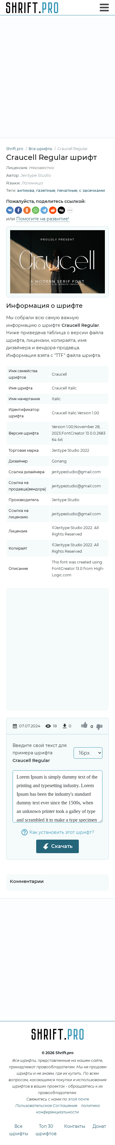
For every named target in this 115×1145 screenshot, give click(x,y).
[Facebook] (18, 210)
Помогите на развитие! (42, 219)
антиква (25, 190)
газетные (45, 190)
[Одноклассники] (27, 210)
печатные (67, 190)
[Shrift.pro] (32, 7)
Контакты (74, 1126)
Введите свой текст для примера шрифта (40, 753)
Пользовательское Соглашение (46, 1105)
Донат (99, 1126)
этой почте (78, 1099)
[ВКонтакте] (9, 210)
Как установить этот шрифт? (61, 832)
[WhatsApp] (35, 210)
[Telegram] (44, 210)
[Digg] (61, 210)
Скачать (61, 846)
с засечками (92, 190)
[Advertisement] (57, 76)
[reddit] (52, 210)
